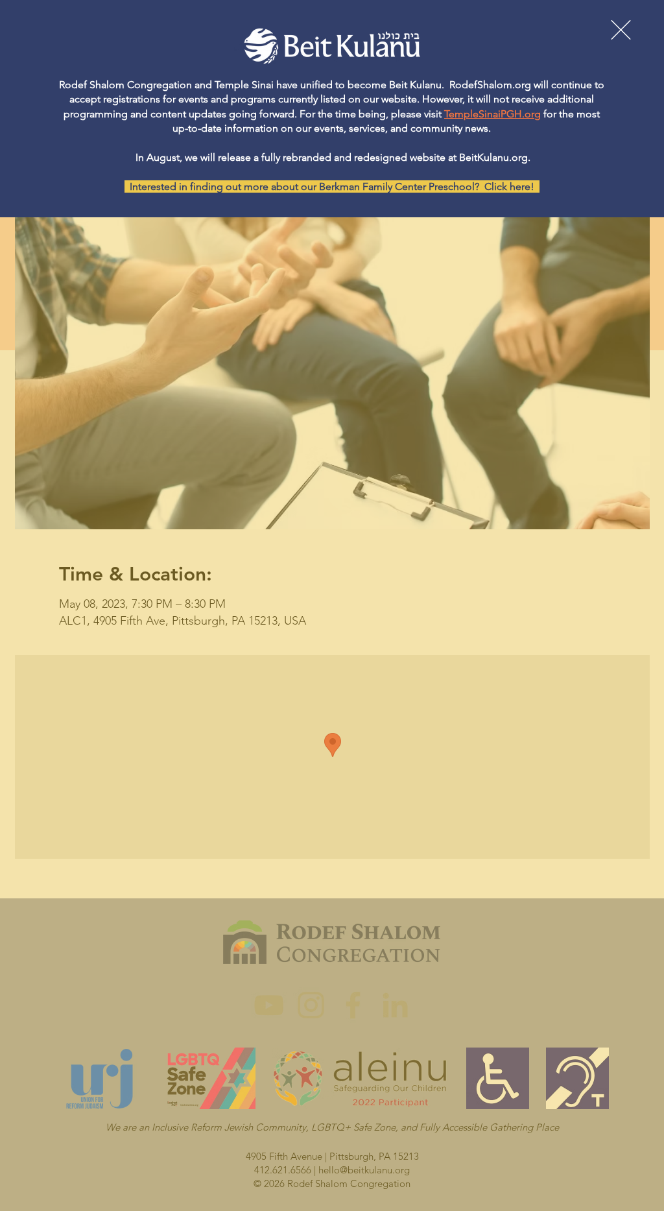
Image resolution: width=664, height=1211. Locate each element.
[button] (621, 30)
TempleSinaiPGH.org (492, 114)
